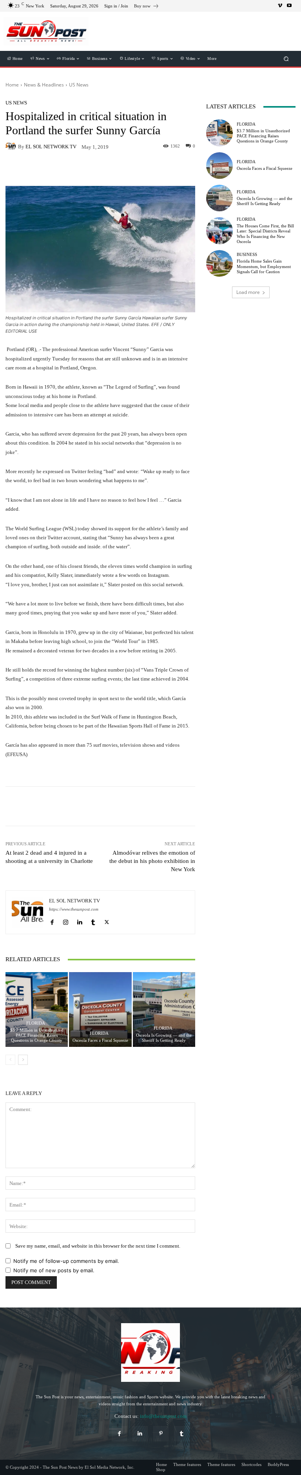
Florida (35, 1023)
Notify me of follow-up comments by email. (66, 1261)
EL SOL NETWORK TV (50, 146)
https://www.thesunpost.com (73, 909)
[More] (144, 806)
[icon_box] (146, 7)
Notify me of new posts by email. (53, 1270)
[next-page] (23, 1060)
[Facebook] (52, 921)
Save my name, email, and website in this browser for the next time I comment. (97, 1246)
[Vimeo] (280, 6)
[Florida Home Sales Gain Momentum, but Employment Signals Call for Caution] (219, 263)
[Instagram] (66, 921)
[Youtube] (289, 6)
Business (247, 254)
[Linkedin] (79, 921)
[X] (107, 921)
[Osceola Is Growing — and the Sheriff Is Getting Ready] (164, 1009)
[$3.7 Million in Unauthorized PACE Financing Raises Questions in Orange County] (36, 1009)
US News (79, 84)
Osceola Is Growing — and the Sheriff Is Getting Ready (164, 1038)
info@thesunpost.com (163, 1416)
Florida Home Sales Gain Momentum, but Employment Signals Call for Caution (264, 266)
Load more (248, 292)
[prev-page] (10, 1060)
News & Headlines (44, 84)
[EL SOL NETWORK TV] (11, 146)
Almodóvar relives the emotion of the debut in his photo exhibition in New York (152, 861)
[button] (286, 59)
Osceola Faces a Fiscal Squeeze (100, 1040)
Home (12, 84)
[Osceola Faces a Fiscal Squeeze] (100, 1009)
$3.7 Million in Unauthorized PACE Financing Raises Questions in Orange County (36, 1035)
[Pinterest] (161, 1433)
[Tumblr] (93, 921)
